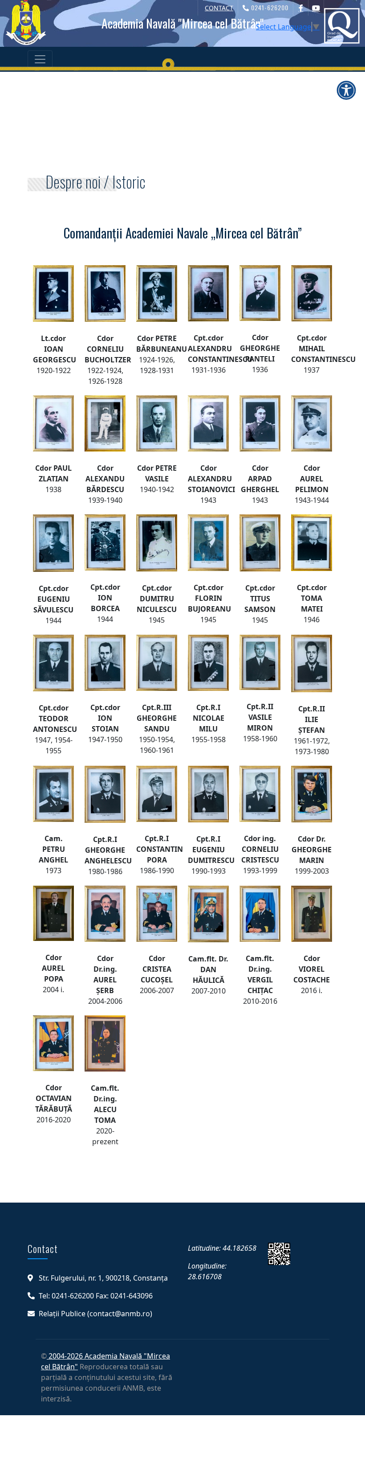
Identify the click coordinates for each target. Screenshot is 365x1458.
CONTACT (219, 8)
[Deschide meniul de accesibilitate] (346, 90)
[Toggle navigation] (40, 59)
